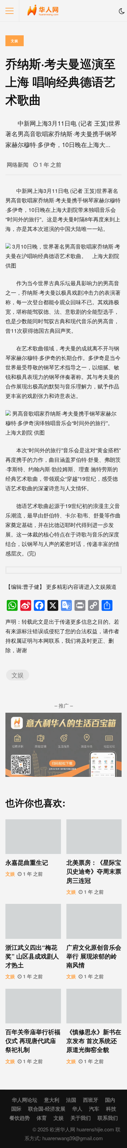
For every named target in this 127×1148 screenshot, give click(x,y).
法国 (71, 1100)
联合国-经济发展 (46, 1108)
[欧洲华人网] (43, 12)
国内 (110, 1100)
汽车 (94, 1108)
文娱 (14, 40)
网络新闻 (17, 164)
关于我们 (80, 1118)
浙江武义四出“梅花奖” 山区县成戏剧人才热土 (33, 921)
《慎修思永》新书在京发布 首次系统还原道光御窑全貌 (94, 1006)
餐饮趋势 (19, 1118)
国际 (16, 1108)
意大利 (51, 1100)
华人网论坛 (24, 1100)
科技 (111, 1108)
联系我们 (108, 1118)
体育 (42, 1118)
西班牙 (90, 1100)
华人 (77, 1108)
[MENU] (9, 11)
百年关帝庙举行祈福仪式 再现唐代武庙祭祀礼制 (33, 1006)
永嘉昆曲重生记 (33, 836)
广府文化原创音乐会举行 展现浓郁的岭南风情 (94, 921)
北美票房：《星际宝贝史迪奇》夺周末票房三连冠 (94, 836)
